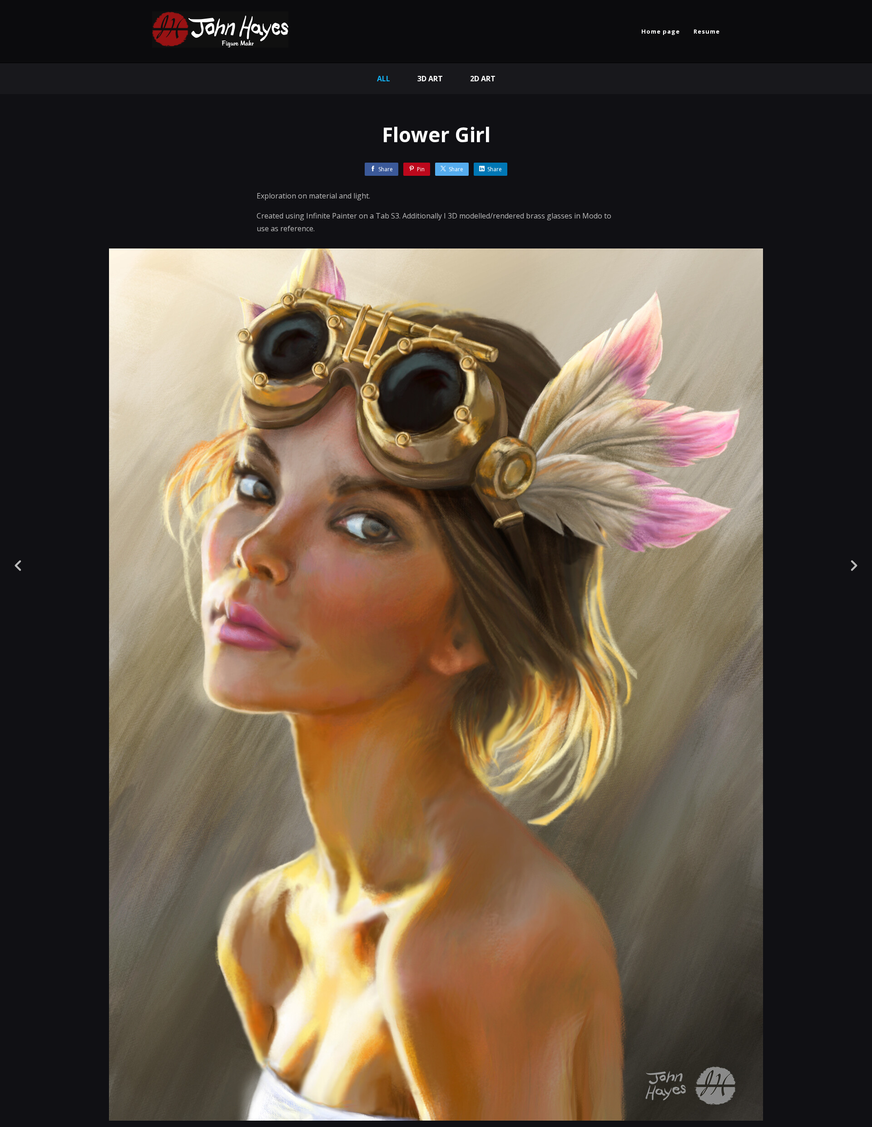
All (383, 79)
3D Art (430, 79)
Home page (660, 31)
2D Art (482, 79)
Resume (707, 31)
